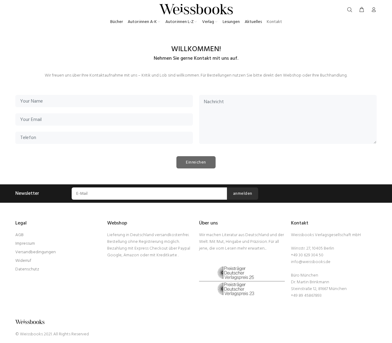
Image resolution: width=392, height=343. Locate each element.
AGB (19, 235)
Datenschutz (27, 269)
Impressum (25, 243)
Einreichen (196, 162)
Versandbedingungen (35, 252)
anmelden (242, 193)
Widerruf (23, 260)
